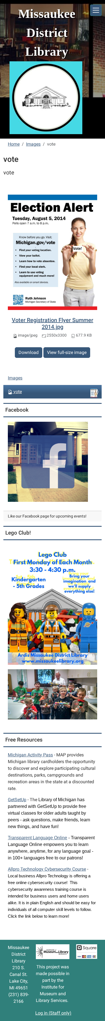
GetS (17, 799)
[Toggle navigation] (96, 10)
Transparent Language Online (37, 837)
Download (28, 352)
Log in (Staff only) (53, 1013)
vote (17, 391)
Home (14, 144)
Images (33, 144)
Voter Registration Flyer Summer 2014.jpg (52, 323)
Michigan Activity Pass (30, 754)
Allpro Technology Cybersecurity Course (47, 869)
